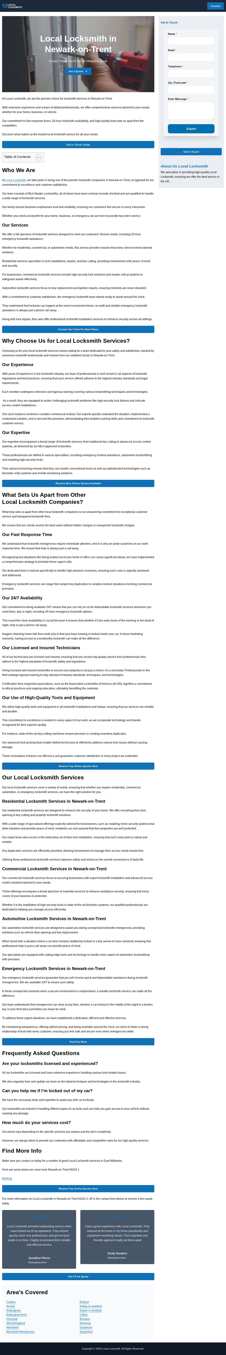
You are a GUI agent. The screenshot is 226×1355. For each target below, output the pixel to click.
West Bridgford (15, 1323)
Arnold (10, 1306)
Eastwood (86, 1327)
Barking (7, 1178)
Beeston (85, 1319)
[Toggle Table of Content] (36, 157)
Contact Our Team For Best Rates (78, 329)
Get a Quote (76, 71)
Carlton (11, 1302)
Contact (215, 6)
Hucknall (11, 1319)
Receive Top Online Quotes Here (78, 766)
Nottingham (13, 1310)
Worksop (85, 1323)
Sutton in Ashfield (91, 1310)
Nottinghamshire (16, 1314)
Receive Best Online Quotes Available (78, 483)
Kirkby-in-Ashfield (91, 1306)
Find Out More (78, 1041)
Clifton (84, 1314)
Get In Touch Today (78, 144)
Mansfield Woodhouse (20, 1331)
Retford (84, 1302)
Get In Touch (191, 151)
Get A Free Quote (78, 1276)
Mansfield (12, 1327)
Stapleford (86, 1331)
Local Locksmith (15, 180)
